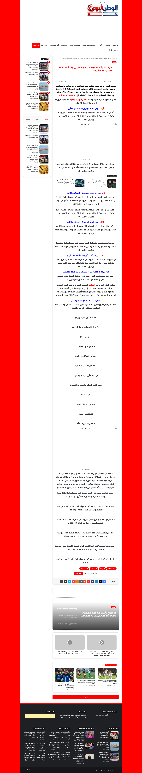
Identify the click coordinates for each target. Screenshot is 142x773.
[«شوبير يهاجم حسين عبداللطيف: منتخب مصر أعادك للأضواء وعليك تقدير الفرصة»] (111, 183)
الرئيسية (114, 45)
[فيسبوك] (104, 581)
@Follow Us (50, 712)
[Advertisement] (71, 30)
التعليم (64, 45)
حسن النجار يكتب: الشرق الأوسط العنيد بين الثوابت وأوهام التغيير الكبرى (29, 734)
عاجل (107, 45)
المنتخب (91, 285)
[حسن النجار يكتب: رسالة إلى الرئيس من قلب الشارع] (43, 76)
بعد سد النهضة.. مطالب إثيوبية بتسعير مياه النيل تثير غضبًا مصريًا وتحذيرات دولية (32, 85)
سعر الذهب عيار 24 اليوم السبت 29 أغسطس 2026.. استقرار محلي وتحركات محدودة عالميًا (32, 105)
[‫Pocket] (73, 581)
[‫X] (100, 581)
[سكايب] (69, 581)
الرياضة (36, 45)
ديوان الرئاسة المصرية (75, 45)
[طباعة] (61, 581)
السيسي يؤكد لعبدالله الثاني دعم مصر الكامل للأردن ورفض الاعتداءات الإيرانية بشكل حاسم (29, 756)
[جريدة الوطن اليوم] (102, 9)
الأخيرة (37, 119)
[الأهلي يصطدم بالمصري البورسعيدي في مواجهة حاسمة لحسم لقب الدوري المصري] (85, 673)
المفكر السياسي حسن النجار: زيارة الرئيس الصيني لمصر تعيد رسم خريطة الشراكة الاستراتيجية (32, 65)
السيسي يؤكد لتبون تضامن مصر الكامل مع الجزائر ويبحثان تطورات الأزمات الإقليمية (29, 746)
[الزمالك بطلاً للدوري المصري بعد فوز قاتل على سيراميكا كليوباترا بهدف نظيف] (65, 746)
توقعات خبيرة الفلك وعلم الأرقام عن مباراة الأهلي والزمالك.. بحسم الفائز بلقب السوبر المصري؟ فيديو (78, 735)
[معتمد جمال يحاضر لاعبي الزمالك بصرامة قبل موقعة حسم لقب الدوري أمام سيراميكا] (65, 756)
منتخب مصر (84, 569)
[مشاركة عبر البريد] (65, 581)
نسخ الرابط (78, 573)
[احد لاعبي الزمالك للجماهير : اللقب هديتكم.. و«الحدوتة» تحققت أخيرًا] (65, 735)
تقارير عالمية (44, 45)
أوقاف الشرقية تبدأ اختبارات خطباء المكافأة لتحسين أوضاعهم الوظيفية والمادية (32, 95)
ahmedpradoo (92, 770)
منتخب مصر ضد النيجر (67, 95)
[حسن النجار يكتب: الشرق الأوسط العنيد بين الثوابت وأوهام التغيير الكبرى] (40, 736)
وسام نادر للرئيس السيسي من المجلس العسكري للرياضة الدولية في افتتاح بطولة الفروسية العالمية (78, 758)
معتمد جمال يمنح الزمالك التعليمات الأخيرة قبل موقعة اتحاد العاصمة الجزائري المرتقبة (65, 685)
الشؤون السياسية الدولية (89, 45)
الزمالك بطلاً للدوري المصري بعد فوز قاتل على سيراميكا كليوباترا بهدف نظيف (54, 744)
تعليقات (28, 119)
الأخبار (101, 45)
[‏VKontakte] (81, 581)
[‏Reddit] (84, 581)
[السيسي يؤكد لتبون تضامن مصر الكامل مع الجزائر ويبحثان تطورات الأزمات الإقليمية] (40, 747)
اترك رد (86, 697)
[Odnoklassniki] (77, 581)
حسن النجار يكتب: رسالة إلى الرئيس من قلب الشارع (31, 73)
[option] (86, 613)
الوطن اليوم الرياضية (79, 99)
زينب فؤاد (93, 569)
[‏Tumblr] (92, 581)
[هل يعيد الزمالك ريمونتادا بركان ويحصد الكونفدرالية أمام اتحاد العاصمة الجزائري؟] (107, 673)
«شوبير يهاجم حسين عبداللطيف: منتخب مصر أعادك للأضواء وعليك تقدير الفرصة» (97, 182)
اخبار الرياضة (111, 569)
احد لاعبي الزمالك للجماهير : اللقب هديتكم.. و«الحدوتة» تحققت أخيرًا (101, 614)
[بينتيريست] (88, 581)
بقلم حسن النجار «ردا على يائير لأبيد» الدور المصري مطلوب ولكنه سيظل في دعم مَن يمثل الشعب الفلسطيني (78, 747)
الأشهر (46, 119)
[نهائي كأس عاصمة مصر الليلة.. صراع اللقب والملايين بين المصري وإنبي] (79, 183)
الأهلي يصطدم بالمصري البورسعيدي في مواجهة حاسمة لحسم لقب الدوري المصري (86, 682)
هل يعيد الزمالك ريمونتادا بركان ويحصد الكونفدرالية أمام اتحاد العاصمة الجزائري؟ (107, 681)
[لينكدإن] (96, 581)
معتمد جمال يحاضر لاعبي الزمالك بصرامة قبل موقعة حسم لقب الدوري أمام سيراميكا (53, 755)
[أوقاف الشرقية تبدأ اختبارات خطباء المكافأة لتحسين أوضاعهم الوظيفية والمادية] (43, 96)
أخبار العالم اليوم (54, 45)
